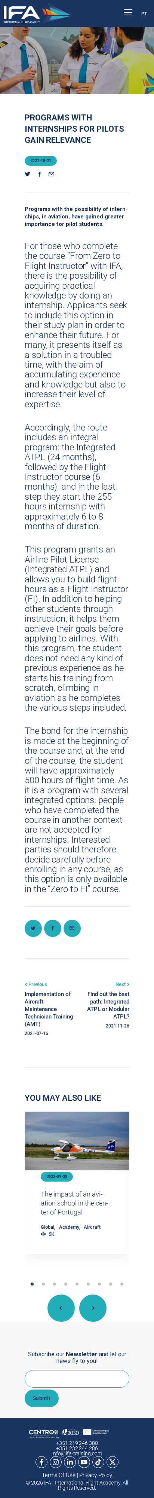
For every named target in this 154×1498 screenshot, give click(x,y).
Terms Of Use (59, 1475)
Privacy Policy (95, 1475)
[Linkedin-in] (70, 1462)
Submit (41, 1398)
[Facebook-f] (41, 1462)
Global (47, 1236)
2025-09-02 (56, 1176)
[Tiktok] (98, 1462)
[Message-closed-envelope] (51, 174)
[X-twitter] (112, 1462)
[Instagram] (56, 1462)
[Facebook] (39, 174)
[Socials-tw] (27, 174)
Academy (69, 1236)
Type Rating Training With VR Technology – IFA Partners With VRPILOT (73, 1207)
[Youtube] (84, 1462)
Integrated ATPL (60, 1243)
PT (144, 13)
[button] (32, 1284)
